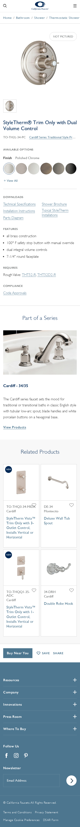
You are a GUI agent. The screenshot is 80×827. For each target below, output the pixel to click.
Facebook (6, 755)
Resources (11, 680)
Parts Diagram (13, 218)
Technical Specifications (19, 204)
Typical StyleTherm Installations (55, 212)
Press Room (12, 717)
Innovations (12, 704)
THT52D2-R (46, 275)
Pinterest (26, 755)
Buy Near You (18, 653)
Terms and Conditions (17, 812)
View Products (14, 427)
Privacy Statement (46, 812)
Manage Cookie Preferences (21, 820)
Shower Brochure (54, 204)
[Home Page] (40, 5)
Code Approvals (14, 293)
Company (11, 692)
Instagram (16, 755)
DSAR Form (51, 820)
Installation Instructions (19, 211)
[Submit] (71, 780)
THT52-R (29, 275)
